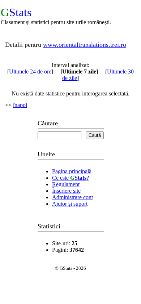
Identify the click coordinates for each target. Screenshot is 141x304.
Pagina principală (71, 171)
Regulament (66, 184)
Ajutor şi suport (69, 204)
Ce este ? (70, 178)
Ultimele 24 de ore (30, 71)
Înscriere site (66, 191)
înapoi (20, 105)
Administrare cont (72, 197)
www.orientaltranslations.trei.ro (84, 44)
